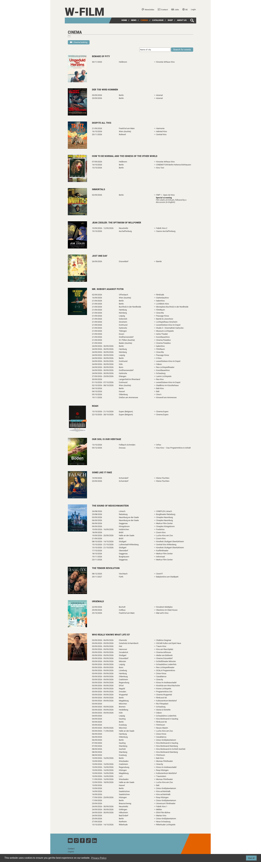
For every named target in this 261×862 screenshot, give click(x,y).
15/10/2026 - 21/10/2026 (102, 411)
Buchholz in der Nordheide (130, 307)
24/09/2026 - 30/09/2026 (102, 346)
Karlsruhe (123, 328)
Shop (170, 20)
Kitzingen (123, 770)
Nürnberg (123, 313)
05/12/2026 (97, 448)
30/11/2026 (97, 62)
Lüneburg (123, 670)
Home (124, 20)
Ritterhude (123, 824)
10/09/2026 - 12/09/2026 (102, 228)
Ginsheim (123, 322)
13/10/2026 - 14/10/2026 (102, 824)
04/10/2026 (97, 388)
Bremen (122, 707)
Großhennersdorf (126, 337)
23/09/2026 (97, 98)
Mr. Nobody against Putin (108, 289)
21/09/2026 (97, 128)
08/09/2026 (97, 749)
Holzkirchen (124, 529)
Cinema (144, 20)
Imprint (71, 852)
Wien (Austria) (125, 131)
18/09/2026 (97, 532)
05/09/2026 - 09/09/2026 (102, 728)
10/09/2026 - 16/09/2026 (102, 529)
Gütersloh (123, 319)
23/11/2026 (97, 559)
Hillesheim (123, 812)
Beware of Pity (101, 56)
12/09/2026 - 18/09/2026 (102, 782)
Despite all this (101, 123)
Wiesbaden (124, 761)
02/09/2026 (97, 195)
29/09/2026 (97, 610)
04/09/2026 (97, 716)
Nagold (122, 688)
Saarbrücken (124, 791)
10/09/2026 (97, 761)
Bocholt (122, 607)
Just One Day (99, 256)
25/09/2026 (97, 818)
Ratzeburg (123, 514)
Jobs (177, 9)
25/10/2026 (97, 613)
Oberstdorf (123, 550)
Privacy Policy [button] (98, 858)
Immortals (98, 189)
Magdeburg (124, 701)
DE (186, 9)
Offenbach (123, 295)
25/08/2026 (97, 514)
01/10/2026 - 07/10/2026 (102, 382)
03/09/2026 (97, 95)
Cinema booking (80, 42)
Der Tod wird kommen (105, 89)
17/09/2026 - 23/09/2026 (102, 797)
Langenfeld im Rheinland (129, 379)
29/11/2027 (97, 577)
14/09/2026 (97, 791)
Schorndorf (123, 478)
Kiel (120, 646)
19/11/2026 (97, 397)
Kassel (122, 391)
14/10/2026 (97, 165)
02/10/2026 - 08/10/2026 (102, 385)
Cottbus (122, 610)
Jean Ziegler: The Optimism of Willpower (116, 222)
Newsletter (149, 9)
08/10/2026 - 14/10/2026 (102, 541)
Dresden (122, 691)
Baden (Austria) (125, 343)
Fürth (121, 577)
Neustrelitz (123, 228)
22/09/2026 (97, 607)
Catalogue (157, 20)
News (133, 20)
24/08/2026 (97, 511)
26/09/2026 (97, 261)
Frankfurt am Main (127, 128)
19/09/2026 (97, 478)
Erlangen (122, 376)
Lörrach (122, 511)
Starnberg (123, 746)
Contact (164, 9)
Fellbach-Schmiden (127, 445)
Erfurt (121, 685)
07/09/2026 (97, 162)
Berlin (121, 95)
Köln (121, 364)
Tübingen (123, 331)
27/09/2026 (97, 821)
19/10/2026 (97, 231)
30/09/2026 (97, 379)
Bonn (121, 367)
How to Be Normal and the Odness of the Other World (124, 156)
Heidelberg (123, 710)
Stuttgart (122, 541)
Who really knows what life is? (111, 634)
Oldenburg (123, 394)
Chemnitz (123, 640)
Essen (121, 334)
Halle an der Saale (126, 535)
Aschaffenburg (125, 231)
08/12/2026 (97, 574)
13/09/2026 (97, 785)
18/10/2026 (97, 553)
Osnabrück (123, 652)
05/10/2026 (97, 394)
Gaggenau (123, 523)
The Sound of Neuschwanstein (110, 505)
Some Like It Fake (102, 472)
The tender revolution (106, 568)
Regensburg (124, 682)
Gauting (122, 719)
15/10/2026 (97, 168)
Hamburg (123, 310)
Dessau (122, 448)
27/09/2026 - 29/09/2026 (102, 376)
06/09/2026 (97, 520)
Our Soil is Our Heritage (106, 439)
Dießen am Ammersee (128, 397)
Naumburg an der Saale (129, 517)
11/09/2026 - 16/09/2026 (102, 779)
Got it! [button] (251, 858)
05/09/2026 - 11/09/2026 (102, 731)
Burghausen (124, 556)
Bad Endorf (123, 815)
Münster (122, 661)
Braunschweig (125, 803)
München (123, 704)
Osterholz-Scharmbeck (129, 643)
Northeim (123, 821)
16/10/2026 (97, 131)
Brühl (121, 532)
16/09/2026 (97, 298)
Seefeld (122, 749)
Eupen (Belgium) (126, 411)
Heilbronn (123, 62)
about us (182, 20)
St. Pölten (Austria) (127, 340)
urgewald (98, 601)
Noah (95, 406)
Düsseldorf (123, 261)
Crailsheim (123, 679)
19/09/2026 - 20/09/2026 (102, 535)
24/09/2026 (97, 815)
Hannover (123, 649)
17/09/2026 (97, 800)
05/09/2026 (97, 722)
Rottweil (122, 134)
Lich (120, 776)
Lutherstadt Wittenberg (129, 544)
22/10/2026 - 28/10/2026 (102, 414)
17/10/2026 (97, 550)
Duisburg (123, 725)
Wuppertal (123, 694)
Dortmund (123, 325)
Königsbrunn (124, 526)
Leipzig (122, 316)
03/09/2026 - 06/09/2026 (102, 640)
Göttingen (123, 809)
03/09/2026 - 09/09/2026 (102, 643)
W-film (84, 11)
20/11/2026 (97, 134)
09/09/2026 (97, 526)
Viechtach (123, 574)
